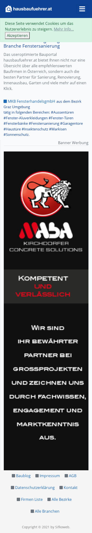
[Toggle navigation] (82, 8)
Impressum (50, 475)
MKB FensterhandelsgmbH (31, 101)
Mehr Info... (64, 29)
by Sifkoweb (59, 527)
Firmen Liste (32, 499)
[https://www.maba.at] (46, 310)
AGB (72, 475)
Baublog (23, 475)
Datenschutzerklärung (35, 487)
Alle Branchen (47, 511)
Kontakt (71, 487)
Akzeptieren (17, 35)
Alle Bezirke (62, 499)
